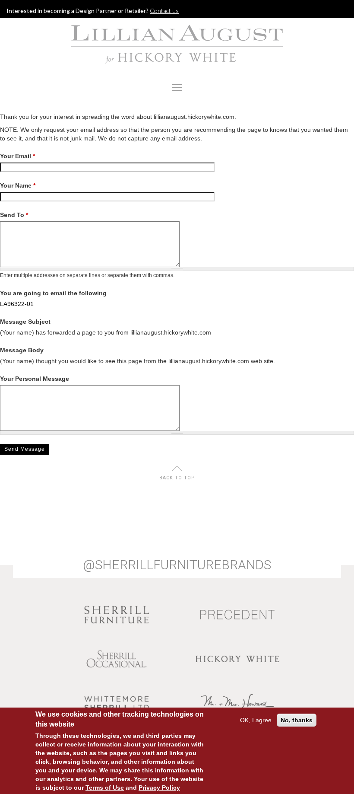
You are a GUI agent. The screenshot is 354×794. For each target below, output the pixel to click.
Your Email (17, 156)
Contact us (164, 10)
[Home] (177, 44)
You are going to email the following (53, 293)
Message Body (22, 350)
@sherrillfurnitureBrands (177, 564)
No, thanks (297, 720)
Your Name (17, 185)
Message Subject (25, 321)
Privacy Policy (159, 787)
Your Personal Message (34, 378)
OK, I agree (256, 720)
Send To (14, 214)
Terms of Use (104, 787)
